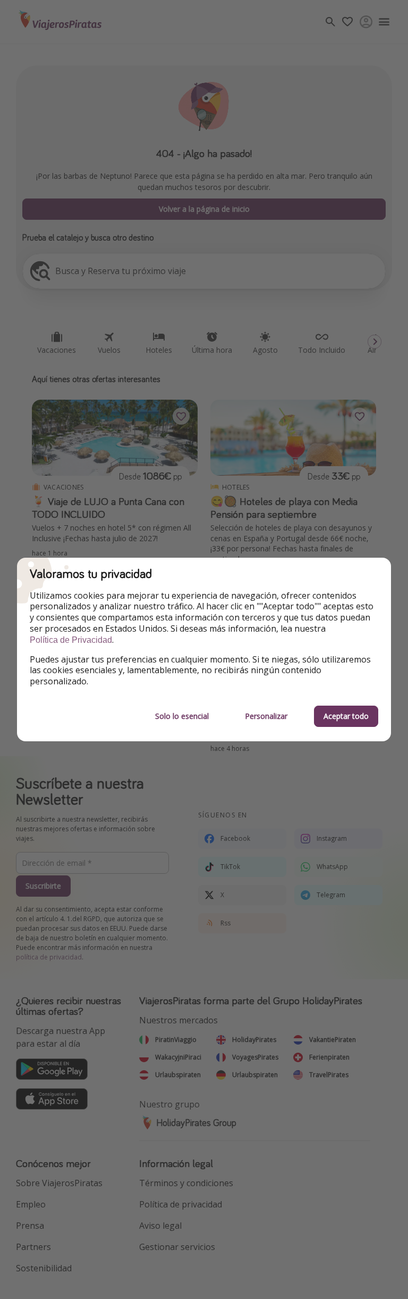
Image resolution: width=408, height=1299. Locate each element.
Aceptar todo (346, 716)
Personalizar (266, 716)
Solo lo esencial (182, 716)
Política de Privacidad (71, 639)
